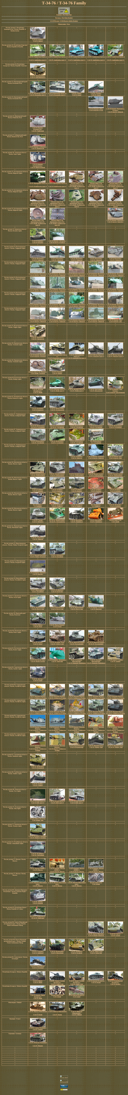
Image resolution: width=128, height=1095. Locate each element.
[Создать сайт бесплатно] (64, 1090)
